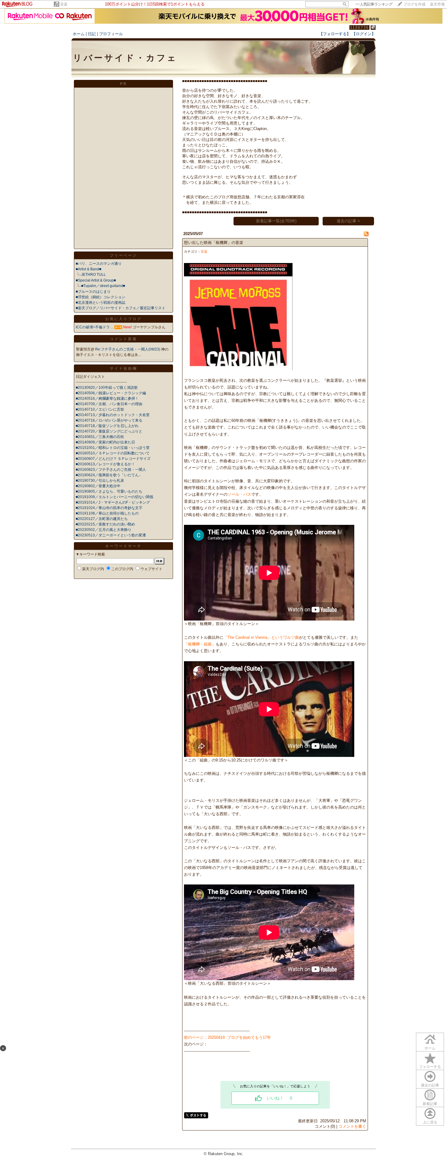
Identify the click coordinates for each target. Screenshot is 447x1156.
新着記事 (430, 1104)
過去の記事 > (348, 221)
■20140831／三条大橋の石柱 (100, 437)
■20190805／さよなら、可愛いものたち (109, 491)
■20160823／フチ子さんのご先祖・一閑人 (111, 469)
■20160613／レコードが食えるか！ (105, 464)
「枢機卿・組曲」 (200, 644)
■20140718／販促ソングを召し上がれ (107, 426)
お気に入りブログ (123, 319)
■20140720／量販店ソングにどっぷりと (109, 431)
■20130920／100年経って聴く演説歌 (107, 387)
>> (374, 4)
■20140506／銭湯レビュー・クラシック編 (111, 393)
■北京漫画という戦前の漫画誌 (100, 302)
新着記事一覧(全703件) (276, 221)
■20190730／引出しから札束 (100, 480)
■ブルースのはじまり (93, 291)
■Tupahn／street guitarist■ (103, 286)
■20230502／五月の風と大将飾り (103, 530)
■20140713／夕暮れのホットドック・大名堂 (113, 415)
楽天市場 (437, 4)
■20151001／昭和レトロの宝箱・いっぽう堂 (113, 448)
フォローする (430, 1067)
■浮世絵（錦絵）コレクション (100, 297)
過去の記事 (430, 1085)
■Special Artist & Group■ (96, 280)
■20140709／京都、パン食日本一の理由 (109, 404)
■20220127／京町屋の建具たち (102, 519)
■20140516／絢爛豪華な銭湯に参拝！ (107, 398)
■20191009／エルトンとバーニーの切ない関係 (114, 497)
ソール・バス (239, 494)
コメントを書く (352, 1126)
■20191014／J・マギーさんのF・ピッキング (113, 502)
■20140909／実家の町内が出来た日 (105, 442)
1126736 (359, 27)
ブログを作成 (414, 4)
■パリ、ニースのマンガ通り (99, 264)
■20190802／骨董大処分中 (98, 486)
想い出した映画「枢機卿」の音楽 (213, 242)
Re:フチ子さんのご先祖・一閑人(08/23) (128, 349)
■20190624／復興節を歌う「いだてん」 (109, 475)
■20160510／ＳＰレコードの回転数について (113, 453)
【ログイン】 (364, 34)
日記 (92, 34)
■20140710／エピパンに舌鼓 (100, 409)
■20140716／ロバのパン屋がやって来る (109, 420)
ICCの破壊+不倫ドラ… (94, 327)
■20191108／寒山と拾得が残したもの (107, 513)
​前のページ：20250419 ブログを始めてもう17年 (227, 1037)
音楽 (64, 4)
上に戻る (430, 1122)
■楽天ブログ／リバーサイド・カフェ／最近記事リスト (120, 308)
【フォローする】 (335, 34)
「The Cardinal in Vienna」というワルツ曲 (261, 637)
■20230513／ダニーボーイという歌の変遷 (111, 535)
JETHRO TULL (93, 274)
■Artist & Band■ (88, 269)
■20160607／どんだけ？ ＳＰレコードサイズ (113, 459)
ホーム (79, 34)
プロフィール (111, 34)
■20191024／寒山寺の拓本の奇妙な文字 (109, 508)
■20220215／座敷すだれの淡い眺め (105, 524)
